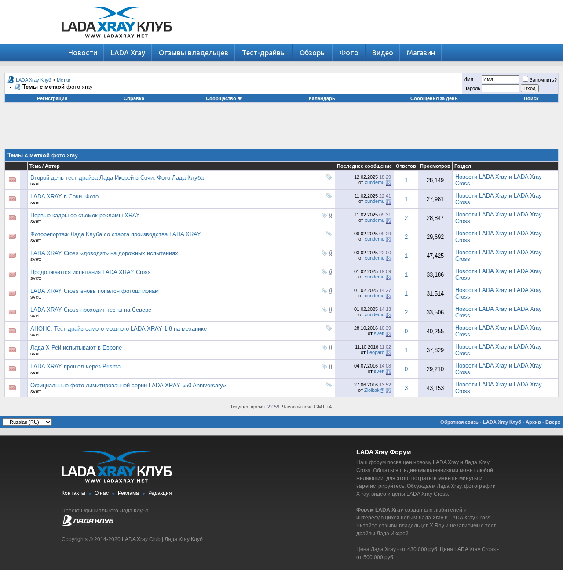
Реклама (128, 493)
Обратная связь (459, 422)
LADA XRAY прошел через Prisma (75, 366)
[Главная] (117, 42)
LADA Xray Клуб (33, 80)
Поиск (531, 98)
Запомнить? (543, 80)
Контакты (73, 493)
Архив (533, 422)
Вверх (552, 422)
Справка (134, 98)
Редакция (160, 493)
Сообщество (221, 98)
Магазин (421, 53)
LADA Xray (128, 53)
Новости (82, 53)
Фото (349, 53)
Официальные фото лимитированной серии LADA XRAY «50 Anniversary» (128, 385)
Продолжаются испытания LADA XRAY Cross (90, 272)
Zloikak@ (374, 390)
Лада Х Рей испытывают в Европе (76, 347)
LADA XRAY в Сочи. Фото (64, 196)
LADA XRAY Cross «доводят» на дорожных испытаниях (104, 253)
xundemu (374, 182)
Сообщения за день (434, 98)
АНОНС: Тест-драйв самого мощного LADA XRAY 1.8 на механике (118, 328)
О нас (102, 493)
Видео (382, 53)
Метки (63, 80)
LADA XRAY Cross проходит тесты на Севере (90, 310)
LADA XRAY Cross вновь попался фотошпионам (94, 291)
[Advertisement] (281, 129)
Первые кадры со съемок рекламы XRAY (85, 215)
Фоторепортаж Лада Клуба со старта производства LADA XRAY (115, 234)
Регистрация (52, 98)
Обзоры (313, 53)
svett (35, 183)
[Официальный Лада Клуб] (87, 524)
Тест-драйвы (264, 53)
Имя (468, 79)
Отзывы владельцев (193, 53)
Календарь (322, 98)
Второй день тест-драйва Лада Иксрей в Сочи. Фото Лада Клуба (117, 177)
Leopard (375, 352)
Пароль (472, 88)
